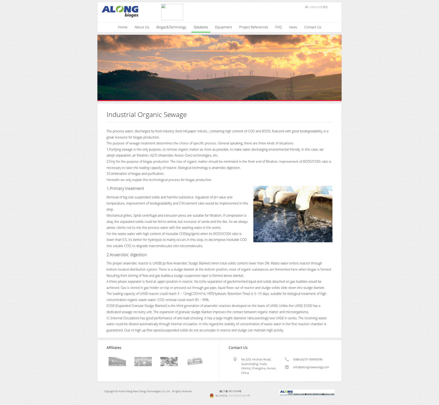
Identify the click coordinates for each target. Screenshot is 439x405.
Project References (253, 27)
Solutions (201, 27)
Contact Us (312, 27)
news (293, 27)
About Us (142, 27)
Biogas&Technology (171, 27)
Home (122, 27)
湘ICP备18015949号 (230, 391)
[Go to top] (431, 400)
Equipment (223, 27)
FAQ (278, 27)
